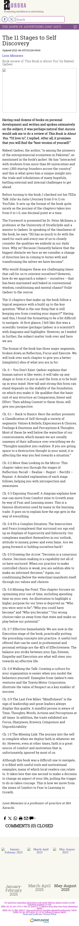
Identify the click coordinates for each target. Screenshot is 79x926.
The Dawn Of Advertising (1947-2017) (31, 27)
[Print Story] (20, 818)
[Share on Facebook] (4, 818)
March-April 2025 (39, 887)
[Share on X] (10, 818)
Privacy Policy (50, 914)
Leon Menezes (12, 56)
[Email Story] (26, 818)
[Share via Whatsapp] (15, 818)
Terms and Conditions (32, 914)
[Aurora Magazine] (40, 5)
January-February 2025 (14, 890)
